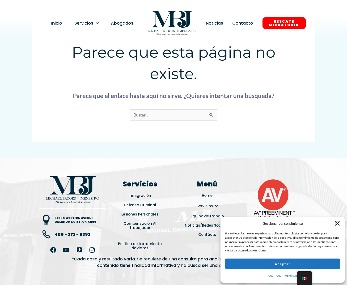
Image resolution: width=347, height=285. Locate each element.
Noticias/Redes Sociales (207, 225)
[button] (337, 223)
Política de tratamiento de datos (140, 245)
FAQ (270, 275)
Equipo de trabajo (207, 216)
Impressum (291, 275)
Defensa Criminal (140, 205)
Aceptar (283, 264)
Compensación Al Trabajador (140, 225)
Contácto (207, 234)
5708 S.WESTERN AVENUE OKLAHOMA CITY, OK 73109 (75, 220)
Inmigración (140, 195)
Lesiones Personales (139, 214)
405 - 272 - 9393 (72, 234)
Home (207, 195)
